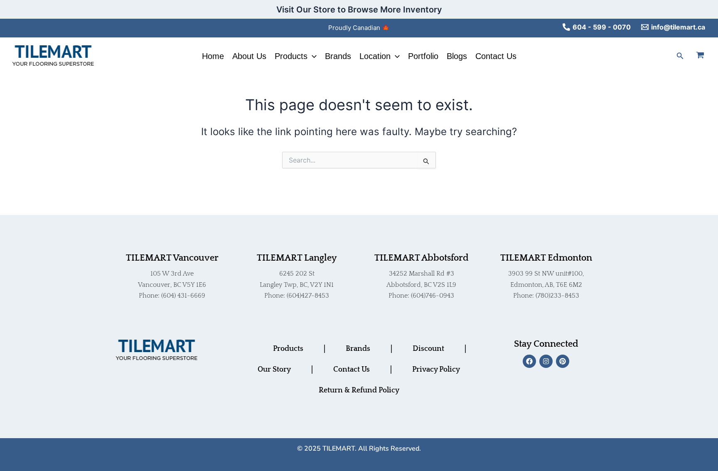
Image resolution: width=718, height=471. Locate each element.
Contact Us (495, 56)
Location (375, 56)
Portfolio (423, 56)
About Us (249, 56)
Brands (338, 56)
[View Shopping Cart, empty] (705, 56)
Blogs (457, 56)
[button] (680, 56)
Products (291, 56)
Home (213, 56)
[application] (312, 56)
